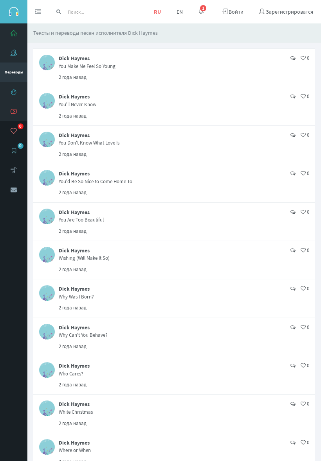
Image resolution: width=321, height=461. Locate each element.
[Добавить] (13, 170)
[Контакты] (13, 189)
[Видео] (13, 111)
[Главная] (13, 33)
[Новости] (13, 92)
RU (157, 11)
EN (180, 11)
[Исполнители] (13, 53)
